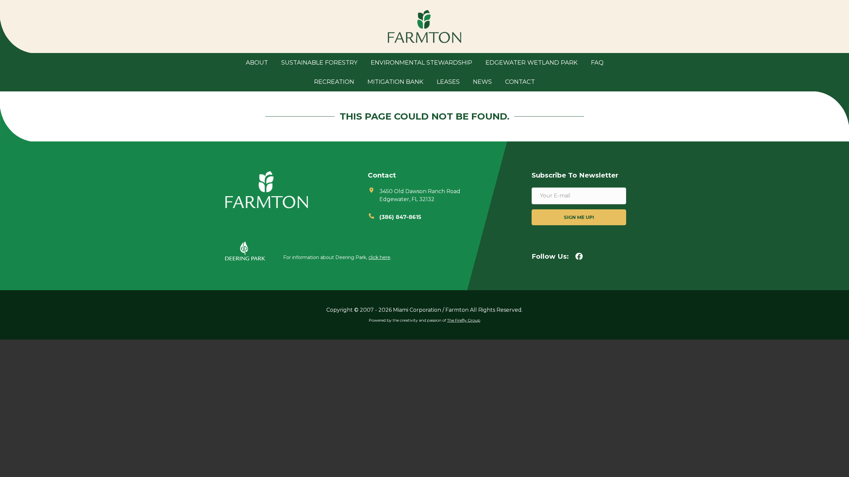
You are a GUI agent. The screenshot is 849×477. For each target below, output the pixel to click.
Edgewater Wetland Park (532, 62)
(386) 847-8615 (400, 217)
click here (379, 257)
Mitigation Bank (395, 81)
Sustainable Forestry (319, 62)
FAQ (597, 62)
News (482, 81)
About (257, 62)
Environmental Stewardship (421, 62)
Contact (520, 81)
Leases (448, 81)
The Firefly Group (463, 320)
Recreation (334, 81)
